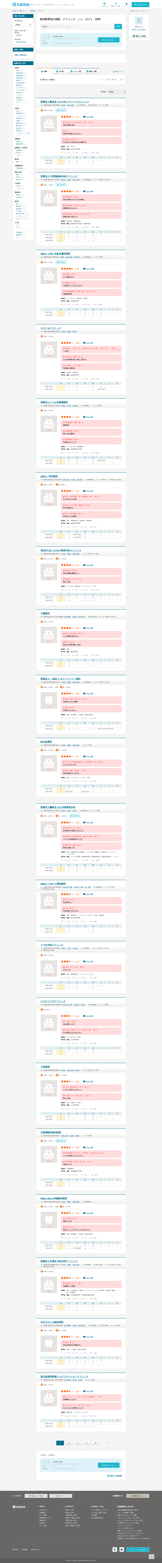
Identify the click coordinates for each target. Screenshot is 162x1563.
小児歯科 (19, 211)
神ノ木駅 (87, 887)
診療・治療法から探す (73, 1525)
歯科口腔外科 (20, 213)
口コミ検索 (43, 1515)
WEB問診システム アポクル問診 (128, 1523)
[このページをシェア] (115, 1549)
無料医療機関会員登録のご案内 (128, 1510)
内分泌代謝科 (20, 83)
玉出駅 (63, 331)
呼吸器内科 (19, 73)
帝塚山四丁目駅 (67, 887)
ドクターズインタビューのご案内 (129, 1518)
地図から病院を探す (21, 55)
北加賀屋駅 (67, 616)
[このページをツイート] (121, 1549)
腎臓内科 (19, 97)
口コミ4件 (89, 822)
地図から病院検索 (116, 1476)
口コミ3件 (89, 343)
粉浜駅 (63, 105)
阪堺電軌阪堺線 (21, 42)
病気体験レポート (45, 1518)
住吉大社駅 (70, 105)
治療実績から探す (71, 1515)
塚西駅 (69, 331)
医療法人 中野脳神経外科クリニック (59, 176)
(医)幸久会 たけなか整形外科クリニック (61, 550)
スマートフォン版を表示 (138, 1549)
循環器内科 (19, 75)
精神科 (18, 195)
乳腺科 (18, 121)
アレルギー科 (20, 90)
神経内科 (19, 92)
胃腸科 (18, 80)
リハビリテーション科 (23, 133)
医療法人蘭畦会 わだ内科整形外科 (58, 807)
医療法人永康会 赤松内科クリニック (59, 1261)
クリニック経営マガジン (126, 1528)
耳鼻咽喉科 (19, 168)
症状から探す (70, 1512)
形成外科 (19, 128)
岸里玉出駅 (75, 553)
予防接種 (19, 232)
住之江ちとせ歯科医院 (52, 1322)
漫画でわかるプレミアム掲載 (127, 1515)
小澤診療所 (53, 884)
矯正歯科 (19, 206)
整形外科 (19, 125)
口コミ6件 (89, 117)
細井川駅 (76, 257)
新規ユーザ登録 (115, 6)
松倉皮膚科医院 (55, 253)
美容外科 (19, 130)
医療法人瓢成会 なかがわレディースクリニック (65, 102)
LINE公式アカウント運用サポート (129, 1536)
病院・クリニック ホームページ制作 (129, 1531)
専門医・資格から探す (73, 1518)
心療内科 (19, 197)
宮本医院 (49, 476)
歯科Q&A (42, 1523)
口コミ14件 (90, 269)
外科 (17, 111)
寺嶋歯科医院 (54, 1198)
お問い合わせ (35, 1549)
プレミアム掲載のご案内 (126, 1512)
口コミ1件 (89, 961)
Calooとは (104, 6)
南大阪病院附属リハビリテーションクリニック (64, 1376)
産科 (17, 174)
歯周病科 (19, 209)
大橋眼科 (45, 613)
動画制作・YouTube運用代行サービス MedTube (133, 1538)
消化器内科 (19, 78)
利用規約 (94, 1515)
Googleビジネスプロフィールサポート (130, 1533)
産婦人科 (19, 179)
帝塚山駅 (75, 405)
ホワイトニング (21, 218)
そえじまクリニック (51, 328)
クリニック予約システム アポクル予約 (130, 1520)
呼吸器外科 (19, 113)
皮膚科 (18, 141)
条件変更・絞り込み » (109, 40)
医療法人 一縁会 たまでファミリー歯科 (61, 679)
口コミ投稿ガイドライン (100, 1510)
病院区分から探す (71, 1523)
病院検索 (32, 11)
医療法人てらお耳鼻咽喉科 (54, 402)
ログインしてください (139, 29)
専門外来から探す (71, 1520)
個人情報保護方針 (97, 1518)
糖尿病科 (19, 85)
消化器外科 (19, 118)
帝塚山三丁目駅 (79, 887)
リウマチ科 (19, 87)
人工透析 (19, 100)
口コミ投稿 (43, 1525)
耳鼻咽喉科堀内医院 (51, 1132)
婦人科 (18, 177)
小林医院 (45, 1067)
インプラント (20, 216)
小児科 (18, 186)
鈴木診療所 (46, 742)
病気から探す (70, 1510)
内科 (17, 70)
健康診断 (19, 235)
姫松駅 (83, 1004)
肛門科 (18, 153)
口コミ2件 (89, 565)
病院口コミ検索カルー (20, 11)
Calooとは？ (43, 1510)
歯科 (17, 204)
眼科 (17, 161)
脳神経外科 (19, 123)
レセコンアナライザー (125, 1525)
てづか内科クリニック (52, 945)
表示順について (118, 71)
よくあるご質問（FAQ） (100, 1512)
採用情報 (24, 1549)
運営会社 (15, 1549)
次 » (122, 79)
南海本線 (19, 35)
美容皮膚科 (19, 144)
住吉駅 (69, 179)
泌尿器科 (19, 150)
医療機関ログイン (137, 1496)
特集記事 (42, 1520)
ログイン (126, 6)
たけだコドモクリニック (53, 1001)
